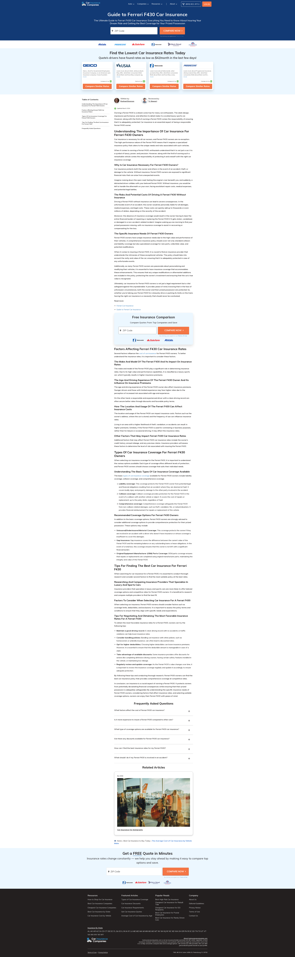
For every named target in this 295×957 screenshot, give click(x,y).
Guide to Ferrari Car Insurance (129, 309)
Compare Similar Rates (97, 86)
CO (103, 931)
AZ (97, 931)
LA (131, 931)
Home (119, 841)
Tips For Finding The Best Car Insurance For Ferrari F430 (95, 123)
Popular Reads (162, 895)
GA (117, 931)
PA (186, 931)
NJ (165, 931)
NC (170, 931)
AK (91, 931)
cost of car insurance (147, 353)
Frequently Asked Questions (91, 128)
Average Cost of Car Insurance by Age (136, 916)
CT (106, 931)
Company (193, 895)
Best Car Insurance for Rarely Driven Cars (169, 919)
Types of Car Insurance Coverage (134, 899)
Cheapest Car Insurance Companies (102, 908)
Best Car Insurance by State (99, 912)
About (172, 4)
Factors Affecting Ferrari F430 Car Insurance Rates (93, 111)
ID (120, 931)
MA (140, 931)
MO (152, 931)
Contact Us (193, 916)
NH (162, 931)
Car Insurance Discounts (131, 904)
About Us (192, 899)
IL (122, 931)
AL (89, 931)
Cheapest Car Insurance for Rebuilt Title (169, 903)
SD (193, 931)
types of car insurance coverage (136, 476)
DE (109, 931)
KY (129, 931)
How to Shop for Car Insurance (100, 899)
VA (89, 935)
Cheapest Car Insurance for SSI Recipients (167, 909)
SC (191, 931)
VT (205, 931)
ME (134, 931)
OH (179, 931)
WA (176, 931)
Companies (141, 4)
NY (167, 931)
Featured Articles (129, 895)
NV (159, 931)
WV (95, 935)
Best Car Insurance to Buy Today (136, 841)
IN (124, 931)
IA (126, 931)
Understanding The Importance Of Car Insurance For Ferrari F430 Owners (95, 105)
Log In (207, 4)
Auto (130, 4)
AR (94, 931)
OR (183, 931)
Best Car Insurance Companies (100, 904)
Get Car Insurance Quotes (131, 912)
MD (137, 931)
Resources (156, 4)
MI (144, 931)
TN (196, 931)
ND (173, 931)
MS (149, 931)
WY (102, 935)
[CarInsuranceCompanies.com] (91, 4)
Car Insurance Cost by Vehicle (99, 916)
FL (115, 931)
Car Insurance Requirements (132, 908)
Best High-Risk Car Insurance (167, 899)
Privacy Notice (195, 908)
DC (112, 931)
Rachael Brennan (127, 101)
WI (99, 935)
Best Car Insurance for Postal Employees (167, 914)
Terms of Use (180, 36)
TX (199, 931)
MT (156, 931)
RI (188, 931)
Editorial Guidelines (196, 904)
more (85, 77)
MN (146, 931)
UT (202, 931)
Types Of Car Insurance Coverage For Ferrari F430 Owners (94, 117)
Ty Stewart (152, 101)
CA (100, 931)
